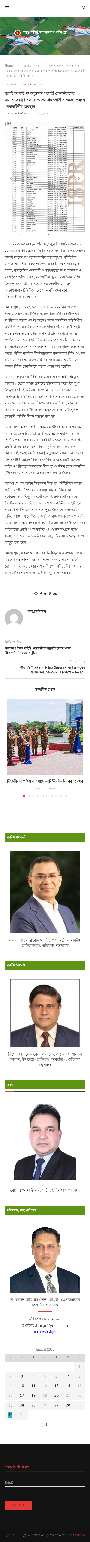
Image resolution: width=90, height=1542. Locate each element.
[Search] (83, 7)
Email (10, 1484)
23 (10, 1406)
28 (68, 1406)
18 (33, 1397)
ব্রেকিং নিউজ (31, 65)
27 (56, 1406)
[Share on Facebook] (41, 595)
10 (22, 1387)
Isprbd (81, 1536)
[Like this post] (36, 595)
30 (10, 1416)
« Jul (43, 1426)
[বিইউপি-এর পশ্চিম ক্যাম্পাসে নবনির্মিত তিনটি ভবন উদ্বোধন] (45, 738)
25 (33, 1406)
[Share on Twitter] (45, 595)
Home (9, 65)
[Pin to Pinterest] (50, 595)
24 (22, 1406)
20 (56, 1397)
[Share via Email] (55, 595)
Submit (18, 1506)
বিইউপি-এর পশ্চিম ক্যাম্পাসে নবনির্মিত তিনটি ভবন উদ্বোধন (45, 783)
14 (68, 1387)
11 (33, 1387)
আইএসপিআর (22, 113)
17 (22, 1397)
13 (56, 1387)
